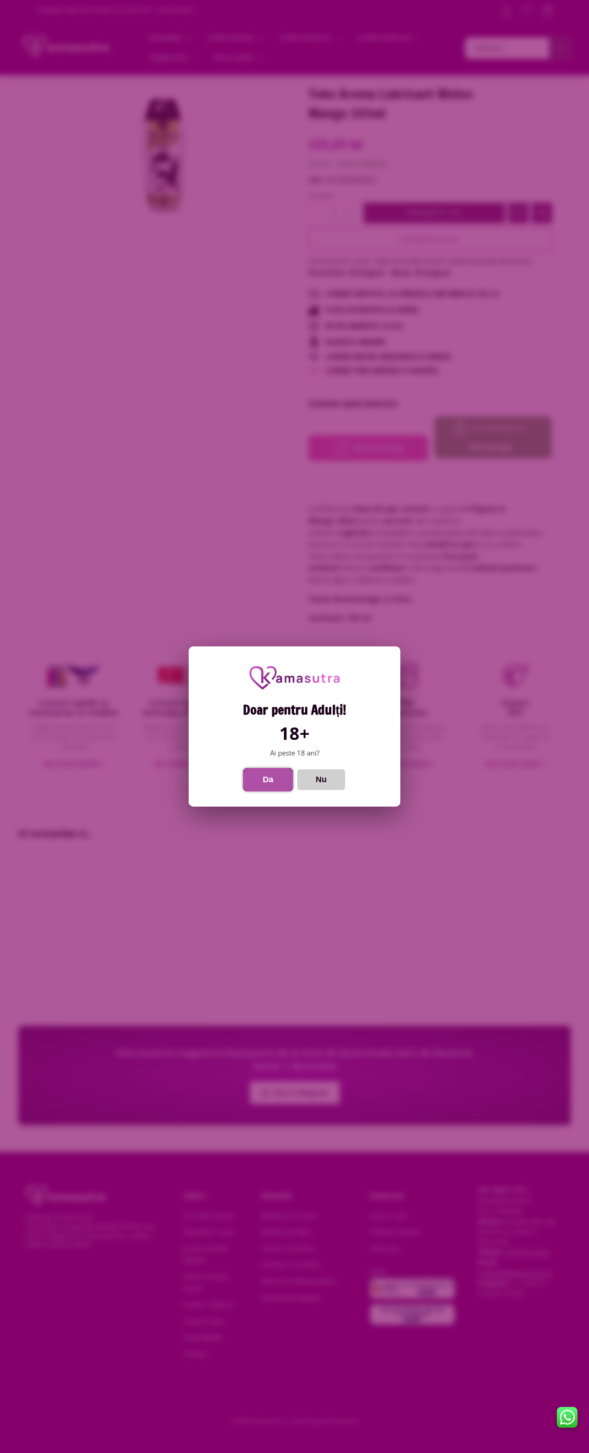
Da (268, 779)
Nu (321, 779)
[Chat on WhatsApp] (567, 1417)
